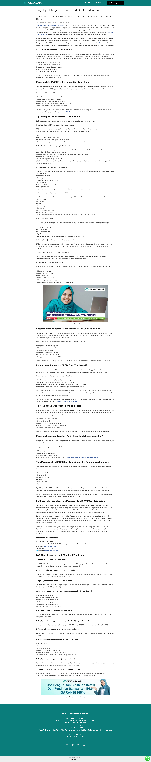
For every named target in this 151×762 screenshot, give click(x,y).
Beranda (88, 3)
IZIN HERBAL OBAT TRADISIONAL (46, 22)
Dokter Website (78, 760)
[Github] (84, 745)
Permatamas (103, 43)
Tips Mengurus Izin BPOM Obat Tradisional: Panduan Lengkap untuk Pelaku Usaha (74, 17)
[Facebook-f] (67, 745)
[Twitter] (73, 745)
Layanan (98, 3)
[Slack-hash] (78, 745)
